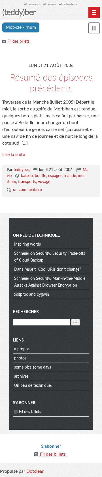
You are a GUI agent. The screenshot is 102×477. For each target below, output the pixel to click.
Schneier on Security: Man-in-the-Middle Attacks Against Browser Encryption (49, 282)
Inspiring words (27, 244)
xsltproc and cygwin (31, 295)
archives (21, 377)
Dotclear (35, 471)
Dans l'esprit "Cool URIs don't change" (47, 270)
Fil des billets (18, 42)
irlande (70, 176)
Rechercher (26, 312)
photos (20, 358)
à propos (21, 349)
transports (27, 182)
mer (81, 176)
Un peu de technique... (33, 386)
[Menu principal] (94, 12)
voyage (44, 182)
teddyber (21, 170)
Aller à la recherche (68, 4)
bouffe (40, 176)
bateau (27, 176)
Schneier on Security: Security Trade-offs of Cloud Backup (49, 257)
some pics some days (32, 367)
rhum (11, 182)
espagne (55, 176)
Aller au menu (49, 4)
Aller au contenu (32, 4)
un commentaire (27, 190)
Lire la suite (13, 154)
